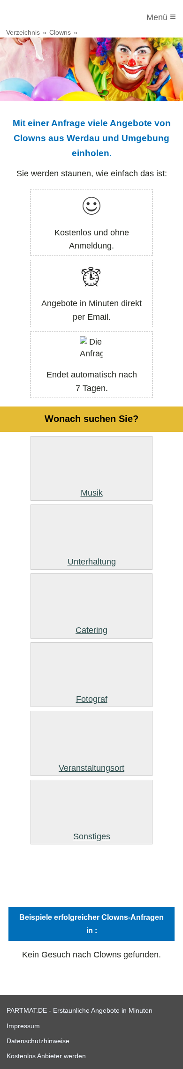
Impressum (23, 1026)
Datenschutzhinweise (38, 1041)
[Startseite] (45, 17)
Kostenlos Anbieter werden (46, 1056)
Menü (161, 17)
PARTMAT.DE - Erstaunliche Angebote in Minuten (79, 1010)
